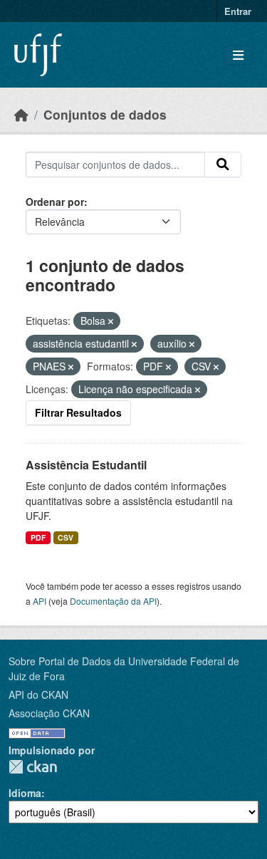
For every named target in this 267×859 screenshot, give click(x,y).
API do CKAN (38, 694)
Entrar (237, 11)
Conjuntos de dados (105, 114)
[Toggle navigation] (238, 55)
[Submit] (222, 164)
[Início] (21, 114)
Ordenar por (55, 201)
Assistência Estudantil (86, 465)
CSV (65, 537)
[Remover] (110, 321)
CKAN (33, 766)
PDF (38, 537)
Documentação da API (113, 601)
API (39, 601)
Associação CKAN (49, 713)
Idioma (25, 793)
